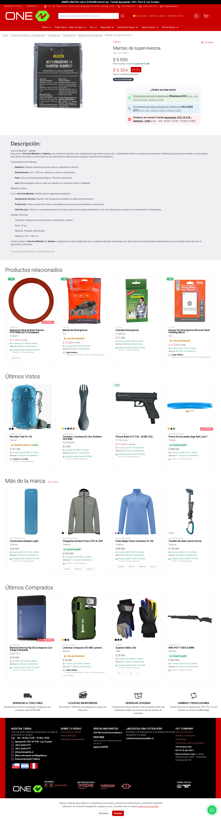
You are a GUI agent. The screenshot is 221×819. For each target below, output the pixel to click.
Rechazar (103, 813)
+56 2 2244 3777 (150, 6)
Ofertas (153, 16)
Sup (92, 27)
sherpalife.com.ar (13, 6)
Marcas (162, 16)
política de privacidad (148, 806)
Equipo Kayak (148, 27)
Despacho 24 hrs (175, 16)
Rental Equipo (168, 27)
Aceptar (118, 813)
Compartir (208, 42)
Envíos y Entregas (68, 735)
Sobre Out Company (184, 732)
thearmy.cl (31, 6)
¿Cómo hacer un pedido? (71, 732)
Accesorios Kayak (126, 27)
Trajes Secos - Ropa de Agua (68, 27)
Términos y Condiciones (185, 735)
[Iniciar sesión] (196, 16)
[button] (57, 75)
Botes (45, 27)
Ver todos (53, 481)
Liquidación (141, 16)
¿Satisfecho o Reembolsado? (72, 739)
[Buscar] (122, 16)
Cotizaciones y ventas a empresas (190, 743)
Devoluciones (180, 739)
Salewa (117, 41)
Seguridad (105, 27)
